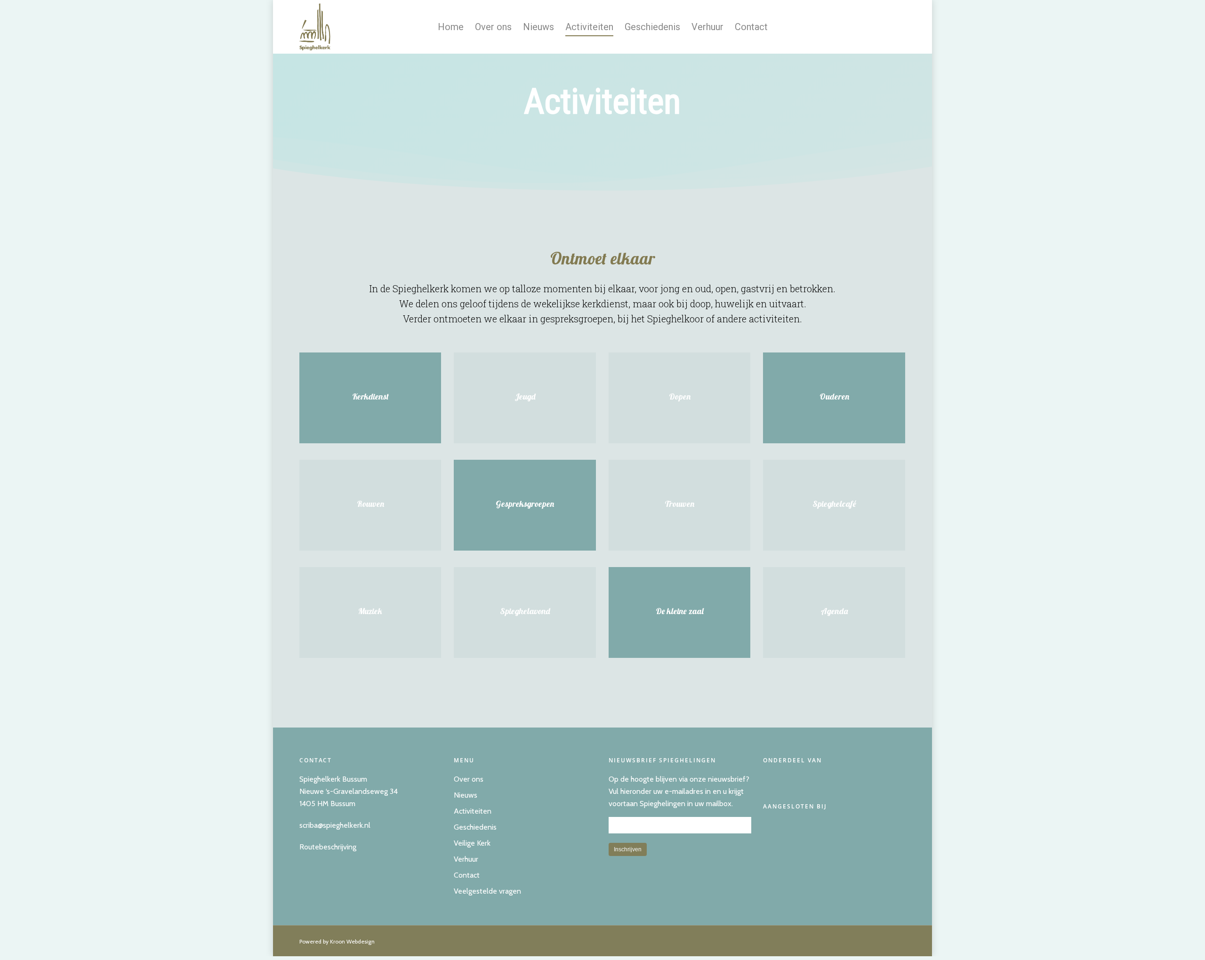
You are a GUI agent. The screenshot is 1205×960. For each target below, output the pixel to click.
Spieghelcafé (834, 503)
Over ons (493, 26)
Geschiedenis (652, 26)
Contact (751, 26)
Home (451, 26)
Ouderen (834, 396)
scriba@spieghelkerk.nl (334, 825)
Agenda (834, 611)
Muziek (370, 611)
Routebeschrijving (327, 846)
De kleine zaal (680, 611)
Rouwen (370, 503)
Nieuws (538, 26)
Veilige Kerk (472, 843)
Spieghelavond (525, 611)
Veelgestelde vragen (487, 891)
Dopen (680, 396)
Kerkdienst (370, 396)
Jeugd (525, 396)
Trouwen (679, 503)
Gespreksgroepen (525, 503)
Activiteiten (589, 26)
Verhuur (707, 26)
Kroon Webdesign (352, 941)
